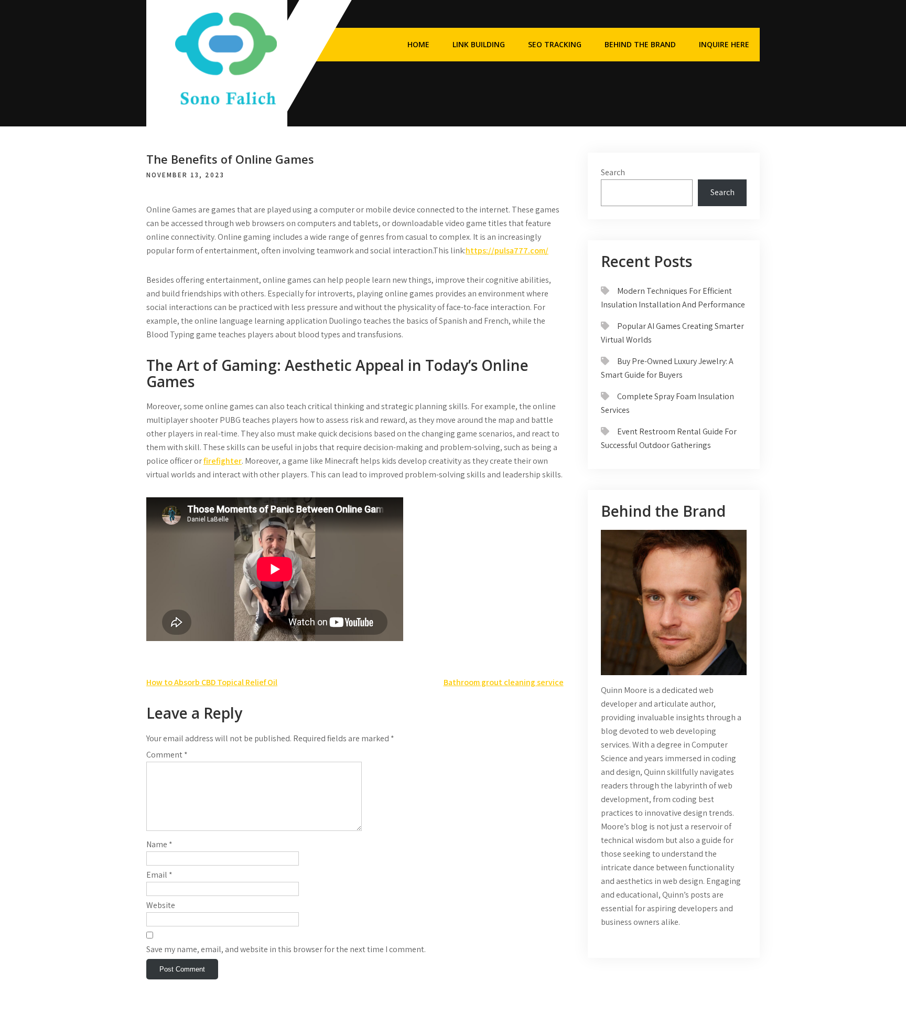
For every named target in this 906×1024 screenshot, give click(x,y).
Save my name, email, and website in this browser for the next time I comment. (286, 949)
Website (160, 905)
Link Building (478, 44)
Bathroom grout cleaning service (504, 682)
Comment (167, 754)
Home (418, 44)
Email (159, 874)
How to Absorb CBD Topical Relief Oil (211, 682)
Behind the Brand (640, 44)
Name (159, 844)
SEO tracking (554, 44)
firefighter (222, 460)
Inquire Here (724, 44)
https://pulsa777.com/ (507, 250)
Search (613, 172)
